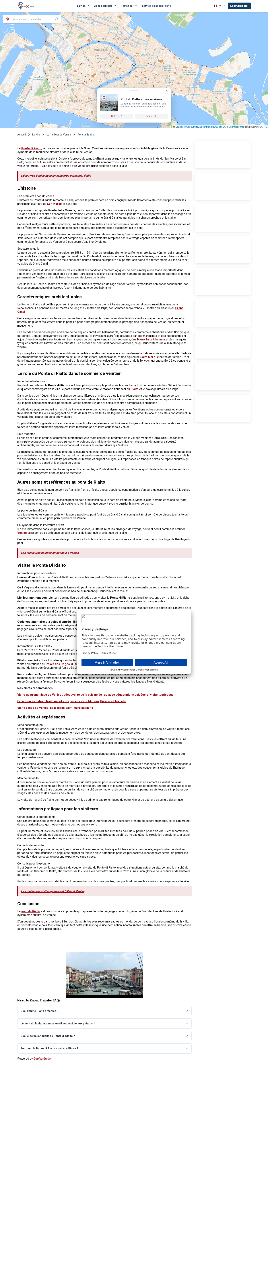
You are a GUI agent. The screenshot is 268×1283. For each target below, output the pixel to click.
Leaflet (178, 126)
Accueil (21, 134)
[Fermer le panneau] (166, 90)
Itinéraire (115, 116)
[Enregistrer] (103, 97)
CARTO (263, 126)
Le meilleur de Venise (58, 134)
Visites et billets (103, 5)
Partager (149, 116)
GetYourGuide (42, 1058)
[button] (134, 66)
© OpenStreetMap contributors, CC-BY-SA (205, 126)
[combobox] (32, 19)
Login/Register (239, 5)
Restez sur (127, 5)
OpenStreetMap (236, 126)
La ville (81, 5)
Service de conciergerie (156, 5)
